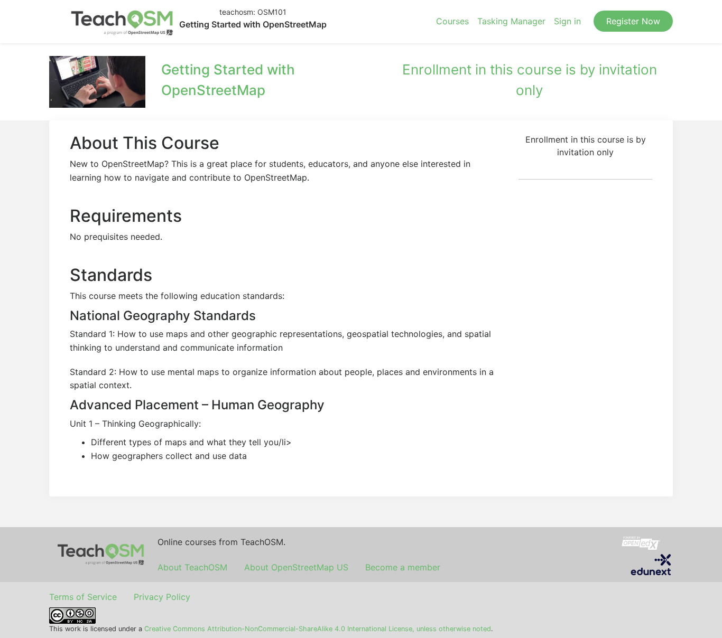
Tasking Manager (511, 21)
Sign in (567, 21)
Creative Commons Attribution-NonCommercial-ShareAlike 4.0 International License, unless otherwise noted (317, 629)
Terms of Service (83, 597)
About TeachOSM (192, 567)
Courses (452, 21)
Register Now (633, 21)
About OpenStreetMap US (296, 567)
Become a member (402, 567)
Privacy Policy (162, 597)
